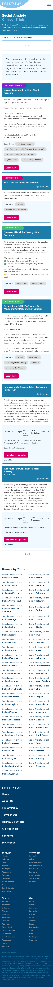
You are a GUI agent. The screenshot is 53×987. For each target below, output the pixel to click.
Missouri (6, 875)
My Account (9, 842)
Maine (31, 859)
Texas (4, 943)
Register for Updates (16, 455)
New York (33, 872)
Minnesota (6, 872)
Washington (34, 937)
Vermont (32, 882)
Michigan (6, 869)
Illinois (5, 856)
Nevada (32, 924)
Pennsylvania (34, 875)
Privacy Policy (10, 807)
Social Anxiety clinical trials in (12, 608)
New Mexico (34, 927)
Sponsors (7, 835)
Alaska (31, 901)
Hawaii (32, 914)
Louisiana (6, 921)
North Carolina (8, 930)
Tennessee (6, 940)
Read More (29, 509)
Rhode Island (34, 878)
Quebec (43, 71)
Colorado (33, 911)
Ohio (4, 885)
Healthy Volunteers (13, 821)
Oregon (32, 930)
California (26, 71)
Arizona (32, 905)
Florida (35, 71)
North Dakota (8, 882)
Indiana (5, 859)
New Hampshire (35, 865)
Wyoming (33, 940)
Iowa (4, 862)
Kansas (5, 865)
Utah (31, 934)
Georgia (5, 914)
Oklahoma (6, 934)
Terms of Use (9, 814)
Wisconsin (6, 891)
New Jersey (33, 869)
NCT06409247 (10, 474)
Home (5, 793)
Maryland (6, 924)
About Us (7, 800)
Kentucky (6, 917)
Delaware (6, 908)
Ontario (14, 74)
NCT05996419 (10, 390)
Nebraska (6, 878)
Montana (32, 921)
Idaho (31, 917)
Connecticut (34, 856)
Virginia (5, 946)
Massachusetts (35, 862)
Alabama (6, 901)
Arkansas (6, 905)
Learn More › (9, 460)
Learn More (11, 168)
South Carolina (8, 937)
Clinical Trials (10, 828)
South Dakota (8, 888)
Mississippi (7, 927)
